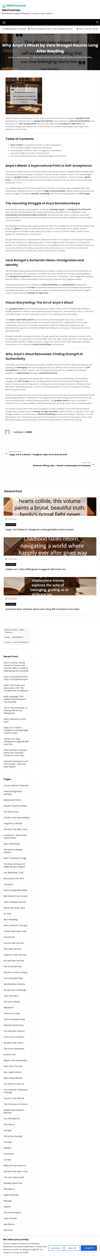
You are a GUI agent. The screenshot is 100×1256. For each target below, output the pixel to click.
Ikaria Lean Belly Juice (14, 907)
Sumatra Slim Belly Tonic (16, 1171)
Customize (55, 1248)
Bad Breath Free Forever (16, 896)
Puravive (8, 1142)
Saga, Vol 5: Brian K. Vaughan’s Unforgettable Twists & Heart (39, 529)
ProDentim (9, 1153)
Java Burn (8, 884)
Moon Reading (10, 919)
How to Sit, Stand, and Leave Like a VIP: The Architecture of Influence (16, 688)
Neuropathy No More (14, 878)
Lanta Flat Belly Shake (14, 1019)
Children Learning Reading (16, 817)
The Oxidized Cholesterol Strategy (16, 1091)
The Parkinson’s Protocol (16, 1104)
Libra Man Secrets (12, 949)
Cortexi (7, 1159)
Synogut (8, 1130)
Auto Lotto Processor (14, 1037)
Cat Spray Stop (11, 811)
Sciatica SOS (10, 1054)
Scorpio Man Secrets (14, 960)
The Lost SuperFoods (14, 1177)
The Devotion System (14, 1031)
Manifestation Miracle (14, 984)
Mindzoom (9, 1007)
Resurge (8, 1200)
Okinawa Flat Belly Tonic (15, 829)
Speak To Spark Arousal (15, 805)
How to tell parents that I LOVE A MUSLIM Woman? (38, 29)
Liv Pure (7, 913)
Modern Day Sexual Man (15, 1060)
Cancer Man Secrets (14, 943)
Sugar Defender (11, 1195)
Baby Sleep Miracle (13, 1078)
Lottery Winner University (16, 785)
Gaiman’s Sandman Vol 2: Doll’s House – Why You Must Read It (16, 764)
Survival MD (9, 937)
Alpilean (8, 1148)
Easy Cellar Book (12, 843)
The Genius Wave (12, 1212)
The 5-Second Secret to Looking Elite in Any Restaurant (15, 710)
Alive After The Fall (13, 1066)
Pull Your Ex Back (12, 1001)
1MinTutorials (11, 10)
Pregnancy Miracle (13, 823)
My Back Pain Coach (14, 1042)
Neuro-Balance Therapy (15, 925)
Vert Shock (9, 1124)
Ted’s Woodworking (13, 978)
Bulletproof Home (12, 800)
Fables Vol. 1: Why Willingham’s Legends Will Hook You (35, 569)
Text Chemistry (11, 995)
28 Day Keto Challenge (15, 990)
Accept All (88, 1248)
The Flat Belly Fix (12, 1118)
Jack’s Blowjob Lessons (15, 902)
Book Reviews (10, 525)
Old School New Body (14, 1048)
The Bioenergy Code (14, 872)
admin (29, 432)
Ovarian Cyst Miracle (14, 1098)
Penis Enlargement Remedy (13, 793)
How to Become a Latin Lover (15, 720)
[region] (50, 1246)
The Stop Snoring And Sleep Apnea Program (14, 865)
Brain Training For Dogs (15, 858)
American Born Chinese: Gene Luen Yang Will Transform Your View (42, 609)
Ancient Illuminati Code (15, 931)
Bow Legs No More (12, 1072)
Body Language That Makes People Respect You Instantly (15, 699)
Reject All (72, 1248)
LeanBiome (9, 1224)
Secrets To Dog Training (15, 972)
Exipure (7, 1206)
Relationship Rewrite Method (14, 1111)
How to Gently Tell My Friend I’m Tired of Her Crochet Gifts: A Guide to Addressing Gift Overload (16, 666)
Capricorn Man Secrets (15, 954)
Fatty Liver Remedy (13, 1136)
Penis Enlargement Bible (15, 890)
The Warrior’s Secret (14, 1083)
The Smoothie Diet (13, 966)
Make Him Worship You (15, 1165)
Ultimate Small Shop (14, 1025)
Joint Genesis (10, 1218)
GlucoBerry (9, 1189)
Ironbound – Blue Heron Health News (15, 836)
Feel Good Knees (12, 1013)
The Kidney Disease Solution (13, 851)
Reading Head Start (13, 1183)
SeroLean (8, 1230)
